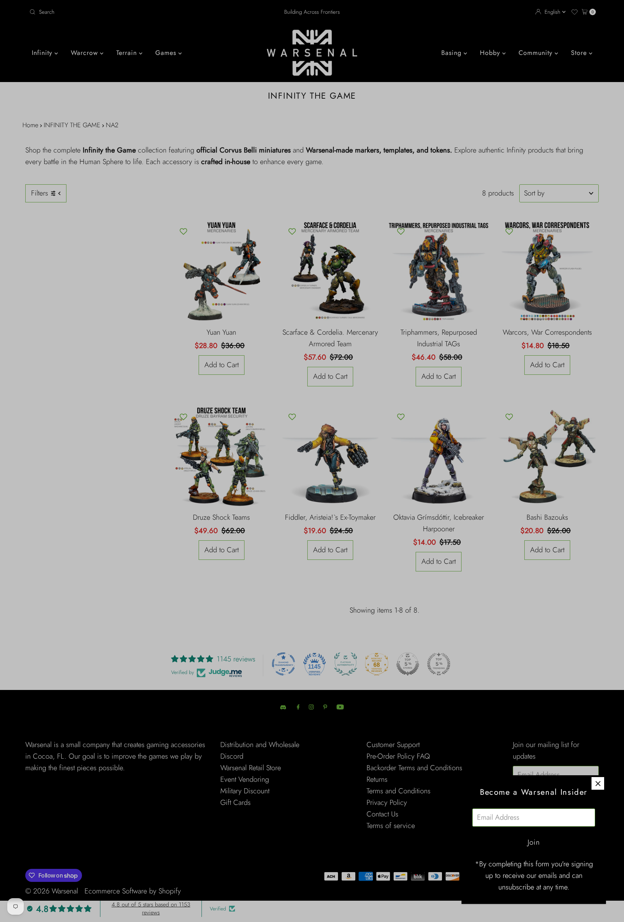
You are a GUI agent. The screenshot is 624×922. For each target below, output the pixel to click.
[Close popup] (598, 783)
